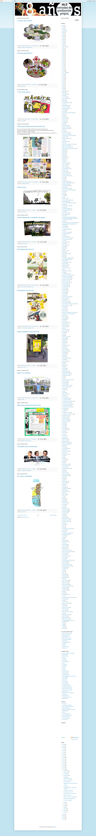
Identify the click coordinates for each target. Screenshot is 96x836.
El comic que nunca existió (67, 275)
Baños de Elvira (65, 141)
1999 (63, 55)
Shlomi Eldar (64, 567)
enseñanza (64, 288)
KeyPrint (64, 392)
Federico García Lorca (66, 305)
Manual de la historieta (66, 637)
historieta (25, 286)
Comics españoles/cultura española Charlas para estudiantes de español (69, 218)
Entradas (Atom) (25, 517)
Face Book (64, 643)
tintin (63, 591)
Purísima (64, 524)
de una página (65, 245)
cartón (63, 178)
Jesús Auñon (64, 381)
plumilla (63, 501)
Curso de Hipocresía (66, 239)
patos (63, 485)
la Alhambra (64, 396)
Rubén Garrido (65, 541)
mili (63, 457)
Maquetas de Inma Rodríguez (68, 692)
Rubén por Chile (65, 646)
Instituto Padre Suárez (66, 373)
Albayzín (25, 243)
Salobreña (64, 548)
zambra (63, 627)
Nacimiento (64, 467)
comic (22, 286)
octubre (65, 773)
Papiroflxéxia (23, 86)
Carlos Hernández (65, 172)
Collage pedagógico (66, 208)
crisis (63, 230)
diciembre (66, 770)
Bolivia (63, 155)
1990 (63, 42)
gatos (63, 328)
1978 (63, 28)
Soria (63, 570)
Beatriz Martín (65, 654)
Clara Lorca (64, 198)
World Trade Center (66, 618)
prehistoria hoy (65, 510)
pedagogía (64, 487)
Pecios (63, 712)
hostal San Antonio (66, 358)
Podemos (64, 504)
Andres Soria (64, 118)
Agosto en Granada (23, 373)
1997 (63, 52)
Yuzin (63, 624)
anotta (63, 124)
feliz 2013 (64, 309)
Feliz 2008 (64, 306)
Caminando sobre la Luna (67, 687)
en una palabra (65, 283)
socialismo (64, 568)
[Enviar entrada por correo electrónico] (40, 45)
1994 (63, 48)
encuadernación (65, 285)
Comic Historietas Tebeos (67, 715)
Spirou (63, 573)
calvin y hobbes (65, 167)
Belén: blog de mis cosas (67, 688)
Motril (63, 462)
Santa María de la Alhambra (67, 560)
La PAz (63, 411)
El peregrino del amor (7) (25, 249)
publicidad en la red (66, 518)
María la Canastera (66, 444)
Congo (63, 221)
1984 (63, 33)
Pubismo (64, 515)
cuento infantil (65, 236)
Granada (22, 47)
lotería (63, 431)
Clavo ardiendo (65, 201)
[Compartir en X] (45, 46)
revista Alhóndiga (65, 534)
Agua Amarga (65, 94)
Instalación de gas (65, 372)
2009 (63, 65)
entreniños (64, 289)
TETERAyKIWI (65, 588)
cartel (63, 177)
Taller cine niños (65, 580)
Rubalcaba (64, 540)
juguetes (64, 388)
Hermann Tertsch (65, 351)
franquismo (64, 323)
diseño (63, 256)
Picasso (63, 495)
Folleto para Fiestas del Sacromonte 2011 (31, 126)
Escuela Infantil (65, 298)
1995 (63, 49)
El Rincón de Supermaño (67, 690)
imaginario (64, 368)
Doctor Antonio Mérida (66, 259)
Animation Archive (65, 674)
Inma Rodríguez (65, 371)
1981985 (64, 31)
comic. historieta (65, 214)
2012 (64, 767)
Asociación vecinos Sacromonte (68, 135)
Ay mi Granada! (65, 636)
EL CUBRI (64, 666)
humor (25, 120)
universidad (64, 598)
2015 (63, 73)
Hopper (63, 355)
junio (65, 803)
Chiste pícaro (21, 187)
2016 (63, 75)
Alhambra (64, 109)
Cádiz (63, 161)
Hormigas (64, 356)
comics (63, 215)
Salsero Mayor (65, 553)
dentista (63, 246)
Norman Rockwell (65, 475)
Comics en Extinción (66, 718)
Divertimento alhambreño (67, 257)
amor (63, 115)
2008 (64, 817)
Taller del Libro (65, 583)
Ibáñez (63, 362)
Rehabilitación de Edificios (67, 528)
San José (64, 554)
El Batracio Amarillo (66, 270)
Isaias (63, 376)
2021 (63, 82)
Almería (63, 111)
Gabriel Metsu (65, 326)
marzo (65, 808)
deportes (64, 247)
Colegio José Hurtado (66, 205)
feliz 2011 (64, 308)
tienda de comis (65, 590)
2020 (63, 81)
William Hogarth (65, 617)
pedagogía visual (65, 488)
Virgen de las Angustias (66, 611)
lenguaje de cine (65, 415)
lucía (63, 434)
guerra (63, 343)
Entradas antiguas (53, 515)
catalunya (64, 187)
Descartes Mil (65, 719)
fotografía (64, 319)
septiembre (66, 775)
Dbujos (63, 243)
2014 (63, 71)
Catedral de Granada (66, 188)
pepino (63, 492)
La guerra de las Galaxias (67, 406)
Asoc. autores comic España (67, 706)
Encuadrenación (65, 286)
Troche (63, 667)
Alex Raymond (65, 106)
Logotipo (64, 424)
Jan (63, 378)
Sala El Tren (64, 547)
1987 (63, 38)
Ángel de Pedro (65, 682)
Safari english (65, 545)
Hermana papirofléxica (24, 53)
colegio (63, 204)
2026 (63, 88)
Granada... (64, 339)
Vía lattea (64, 606)
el (62, 269)
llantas (63, 422)
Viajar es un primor (66, 607)
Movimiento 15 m (65, 464)
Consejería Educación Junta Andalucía (69, 222)
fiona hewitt (64, 316)
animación (64, 121)
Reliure (63, 531)
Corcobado (64, 226)
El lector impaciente (66, 713)
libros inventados (65, 421)
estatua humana (65, 300)
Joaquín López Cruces (66, 385)
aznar (63, 139)
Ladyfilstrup (64, 694)
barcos (63, 142)
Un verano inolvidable (24, 476)
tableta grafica (65, 577)
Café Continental (65, 162)
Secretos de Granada (66, 564)
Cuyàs (63, 240)
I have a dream (65, 361)
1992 (63, 45)
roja (63, 538)
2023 (64, 749)
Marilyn (63, 445)
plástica (63, 498)
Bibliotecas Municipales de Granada (69, 148)
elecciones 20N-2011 (66, 282)
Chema (63, 191)
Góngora (64, 332)
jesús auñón (64, 382)
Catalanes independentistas (67, 182)
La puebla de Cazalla (66, 412)
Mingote (63, 458)
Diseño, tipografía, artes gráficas (68, 653)
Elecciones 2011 (65, 280)
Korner (63, 395)
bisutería (64, 152)
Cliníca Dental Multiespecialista (68, 202)
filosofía (63, 315)
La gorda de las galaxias (67, 404)
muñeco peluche (65, 465)
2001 (63, 58)
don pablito (64, 260)
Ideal (63, 363)
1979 (63, 29)
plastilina (64, 500)
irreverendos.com (65, 375)
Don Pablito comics (66, 262)
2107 (63, 89)
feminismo (64, 310)
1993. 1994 (64, 46)
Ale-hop (63, 104)
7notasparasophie (65, 661)
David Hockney (65, 242)
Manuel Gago (65, 441)
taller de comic (65, 581)
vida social (64, 610)
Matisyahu (64, 449)
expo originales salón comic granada (69, 303)
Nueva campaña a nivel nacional (28, 332)
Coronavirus (64, 227)
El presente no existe (66, 279)
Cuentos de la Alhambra (67, 237)
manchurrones (65, 439)
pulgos (63, 522)
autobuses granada (66, 138)
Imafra (63, 366)
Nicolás (63, 471)
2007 (63, 62)
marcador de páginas (66, 442)
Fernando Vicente (65, 684)
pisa (63, 497)
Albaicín (22, 243)
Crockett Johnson (65, 233)
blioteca (63, 154)
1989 (63, 41)
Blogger (54, 826)
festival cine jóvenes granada (68, 313)
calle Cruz (64, 165)
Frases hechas (65, 325)
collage (63, 207)
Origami (63, 478)
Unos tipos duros (65, 695)
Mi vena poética (65, 454)
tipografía (64, 593)
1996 (63, 51)
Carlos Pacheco (65, 174)
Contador (63, 737)
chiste (22, 120)
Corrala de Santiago (66, 229)
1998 (63, 53)
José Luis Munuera (66, 386)
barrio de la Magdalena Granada (68, 144)
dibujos (63, 255)
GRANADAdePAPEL (66, 635)
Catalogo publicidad (66, 185)
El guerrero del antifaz (66, 276)
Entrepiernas (64, 290)
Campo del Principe (66, 168)
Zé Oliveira (64, 658)
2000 (63, 56)
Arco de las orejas (65, 132)
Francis (63, 320)
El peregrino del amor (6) (25, 290)
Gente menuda (65, 329)
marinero (64, 447)
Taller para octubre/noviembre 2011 (29, 405)
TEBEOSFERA (65, 710)
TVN (63, 596)
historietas (64, 353)
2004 (63, 61)
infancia (63, 369)
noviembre (66, 772)
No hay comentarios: (35, 45)
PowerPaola (64, 664)
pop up (63, 507)
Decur (63, 663)
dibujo (63, 252)
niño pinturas (64, 472)
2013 (63, 69)
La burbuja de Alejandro (67, 705)
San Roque (64, 557)
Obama (63, 477)
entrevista (64, 292)
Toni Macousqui (65, 594)
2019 (63, 79)
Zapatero (64, 628)
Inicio (38, 515)
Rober (63, 537)
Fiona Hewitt (64, 678)
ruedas (63, 542)
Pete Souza (64, 494)
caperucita (64, 169)
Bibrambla (64, 149)
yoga (63, 622)
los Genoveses (65, 429)
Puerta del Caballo (66, 521)
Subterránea (64, 575)
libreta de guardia (65, 419)
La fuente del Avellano (24, 21)
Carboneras (64, 171)
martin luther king (65, 448)
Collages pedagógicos (66, 210)
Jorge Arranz (64, 670)
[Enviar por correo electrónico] (42, 46)
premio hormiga (65, 511)
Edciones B (64, 263)
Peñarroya (64, 490)
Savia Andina (64, 563)
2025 (63, 86)
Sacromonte (27, 183)
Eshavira (64, 299)
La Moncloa (64, 408)
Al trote (63, 95)
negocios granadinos (66, 468)
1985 (63, 35)
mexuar (63, 452)
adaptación (64, 91)
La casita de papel (65, 399)
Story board (64, 574)
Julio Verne (64, 389)
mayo (65, 805)
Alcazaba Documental (66, 102)
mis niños (64, 459)
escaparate (64, 293)
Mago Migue (64, 438)
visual (63, 613)
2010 (63, 66)
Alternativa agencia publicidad (68, 112)
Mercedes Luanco (65, 451)
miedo (63, 455)
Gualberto (64, 342)
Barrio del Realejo (65, 145)
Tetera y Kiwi (64, 587)
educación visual (65, 267)
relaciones (64, 530)
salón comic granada (66, 550)
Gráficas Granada (65, 336)
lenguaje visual (65, 416)
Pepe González (65, 491)
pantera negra (65, 481)
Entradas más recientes (21, 515)
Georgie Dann (65, 331)
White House (64, 616)
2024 (63, 85)
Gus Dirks (64, 348)
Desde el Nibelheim (66, 708)
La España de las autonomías (27, 446)
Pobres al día (64, 502)
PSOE (63, 514)
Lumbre (63, 437)
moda (63, 461)
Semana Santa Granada (67, 565)
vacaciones (64, 601)
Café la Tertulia (65, 164)
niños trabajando (65, 474)
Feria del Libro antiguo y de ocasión (69, 312)
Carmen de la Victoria (66, 175)
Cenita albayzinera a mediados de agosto (31, 217)
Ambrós (63, 114)
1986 (63, 36)
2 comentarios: (34, 84)
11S (63, 25)
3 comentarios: (34, 241)
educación (64, 266)
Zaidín (63, 625)
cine (63, 197)
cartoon (63, 179)
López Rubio (64, 428)
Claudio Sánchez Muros (67, 200)
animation (64, 122)
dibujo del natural (65, 253)
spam (63, 571)
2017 (63, 76)
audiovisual (64, 136)
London (63, 425)
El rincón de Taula (65, 716)
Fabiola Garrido (65, 673)
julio (64, 802)
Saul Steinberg (65, 561)
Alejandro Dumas (65, 105)
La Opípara (64, 409)
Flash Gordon (65, 318)
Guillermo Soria (65, 345)
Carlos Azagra (65, 691)
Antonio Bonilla (65, 125)
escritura (64, 295)
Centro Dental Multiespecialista (68, 190)
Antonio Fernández (66, 127)
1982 (63, 32)
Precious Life (64, 508)
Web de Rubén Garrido (66, 639)
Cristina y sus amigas (66, 232)
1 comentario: (33, 365)
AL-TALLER (64, 96)
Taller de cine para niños (67, 633)
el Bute (63, 272)
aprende (64, 131)
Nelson (63, 469)
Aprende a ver (65, 640)
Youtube (64, 645)
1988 (63, 39)
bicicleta (64, 151)
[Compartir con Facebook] (46, 46)
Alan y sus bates (65, 98)
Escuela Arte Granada (66, 296)
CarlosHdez (64, 660)
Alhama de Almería (66, 108)
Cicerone (64, 195)
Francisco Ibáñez (65, 322)
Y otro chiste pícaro (23, 92)
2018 (63, 78)
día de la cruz (65, 250)
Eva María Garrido (65, 302)
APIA (63, 129)
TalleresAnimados (65, 584)
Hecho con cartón (65, 671)
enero (65, 812)
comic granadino (65, 212)
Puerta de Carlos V (66, 520)
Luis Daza (64, 435)
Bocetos (63, 668)
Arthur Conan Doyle (66, 134)
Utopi (63, 600)
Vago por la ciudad (66, 603)
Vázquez (64, 604)
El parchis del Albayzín (66, 277)
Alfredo (63, 657)
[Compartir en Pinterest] (48, 46)
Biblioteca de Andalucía (25, 440)
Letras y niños (65, 418)
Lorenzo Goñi (65, 681)
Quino (63, 525)
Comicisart (64, 703)
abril (64, 807)
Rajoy (63, 527)
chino (63, 192)
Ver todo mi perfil (74, 739)
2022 (63, 84)
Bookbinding (64, 157)
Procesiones (64, 512)
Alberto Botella (65, 656)
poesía (63, 505)
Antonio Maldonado (66, 128)
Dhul (63, 249)
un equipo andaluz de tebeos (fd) (68, 597)
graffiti (63, 335)
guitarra (63, 346)
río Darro (64, 535)
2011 (63, 68)
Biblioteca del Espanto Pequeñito (68, 709)
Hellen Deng (64, 349)
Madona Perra (65, 698)
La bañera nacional (66, 398)
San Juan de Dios (65, 555)
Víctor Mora (64, 608)
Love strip (64, 432)
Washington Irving (30, 286)
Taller (30, 440)
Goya (63, 333)
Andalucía (64, 116)
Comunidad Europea (66, 219)
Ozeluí (63, 479)
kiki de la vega (65, 394)
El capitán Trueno (65, 273)
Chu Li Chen (64, 679)
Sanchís (63, 558)
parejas (63, 484)
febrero (65, 810)
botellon (63, 158)
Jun (63, 391)
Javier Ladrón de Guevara (67, 379)
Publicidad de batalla (66, 642)
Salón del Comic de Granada (68, 551)
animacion (64, 119)
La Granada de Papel (66, 405)
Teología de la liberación (67, 585)
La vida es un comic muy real (68, 414)
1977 (63, 26)
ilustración (64, 365)
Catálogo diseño (65, 184)
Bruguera (64, 159)
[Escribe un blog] (44, 46)
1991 (63, 43)
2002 (63, 59)
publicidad (64, 517)
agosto (63, 92)
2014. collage (65, 72)
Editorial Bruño (65, 265)
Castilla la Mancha (66, 181)
